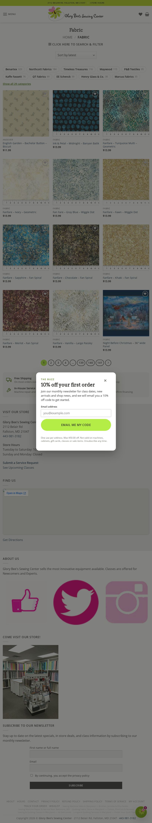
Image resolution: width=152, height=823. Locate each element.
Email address (49, 406)
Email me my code (76, 425)
